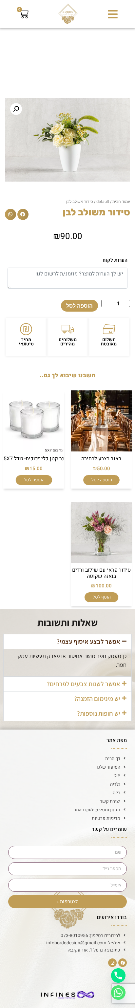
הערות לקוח (115, 260)
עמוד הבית (121, 201)
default (102, 201)
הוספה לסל (79, 305)
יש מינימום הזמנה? (97, 698)
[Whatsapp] (118, 992)
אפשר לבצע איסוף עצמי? (88, 641)
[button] (113, 14)
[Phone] (118, 975)
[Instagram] (112, 962)
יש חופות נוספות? (98, 713)
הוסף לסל (102, 597)
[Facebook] (122, 962)
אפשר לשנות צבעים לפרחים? (83, 684)
